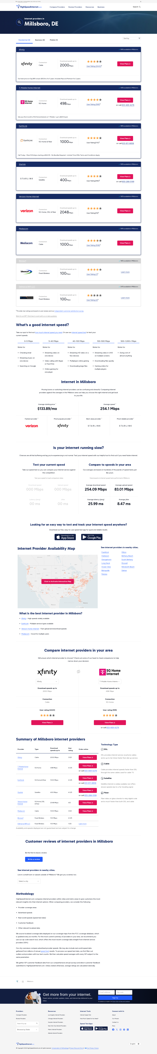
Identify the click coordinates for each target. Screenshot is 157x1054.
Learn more (125, 272)
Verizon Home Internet (29, 196)
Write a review (34, 859)
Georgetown (106, 560)
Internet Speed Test (85, 1015)
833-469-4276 (128, 105)
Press (113, 1026)
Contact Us (115, 1022)
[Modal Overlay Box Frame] (78, 996)
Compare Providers (57, 7)
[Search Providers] (36, 1023)
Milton (124, 552)
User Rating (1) (92, 274)
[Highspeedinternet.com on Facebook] (113, 1030)
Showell (125, 563)
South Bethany (127, 560)
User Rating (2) (92, 300)
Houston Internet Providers (55, 1022)
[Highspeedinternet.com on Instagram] (120, 1030)
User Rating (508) (93, 245)
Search (136, 7)
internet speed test (79, 332)
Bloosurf (22, 261)
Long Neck (105, 563)
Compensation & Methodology (60, 1048)
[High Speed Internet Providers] (29, 6)
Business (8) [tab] (40, 40)
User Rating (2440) (94, 66)
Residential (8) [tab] (24, 40)
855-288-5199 (128, 181)
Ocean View (106, 567)
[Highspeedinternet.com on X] (117, 1030)
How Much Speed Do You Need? (89, 1018)
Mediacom (23, 229)
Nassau (104, 574)
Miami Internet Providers (55, 1029)
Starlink (22, 164)
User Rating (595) (93, 104)
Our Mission (115, 1018)
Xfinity (22, 49)
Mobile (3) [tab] (54, 40)
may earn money (22, 1)
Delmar (124, 570)
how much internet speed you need (48, 332)
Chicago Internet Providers (55, 1018)
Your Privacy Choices (93, 1048)
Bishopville (105, 570)
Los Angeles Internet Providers (56, 1015)
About (114, 1015)
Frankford (105, 552)
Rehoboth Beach (128, 567)
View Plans (123, 64)
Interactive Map (57, 581)
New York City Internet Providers (57, 1026)
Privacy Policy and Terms (76, 1048)
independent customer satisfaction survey (69, 311)
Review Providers (75, 7)
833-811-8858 (128, 143)
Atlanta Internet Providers (55, 1033)
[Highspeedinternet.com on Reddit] (124, 1030)
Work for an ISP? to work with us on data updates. (36, 316)
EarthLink (23, 126)
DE (23, 981)
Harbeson (105, 556)
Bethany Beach (127, 556)
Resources (90, 7)
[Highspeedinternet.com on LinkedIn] (128, 1030)
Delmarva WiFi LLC (27, 287)
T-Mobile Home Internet (29, 88)
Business (101, 7)
